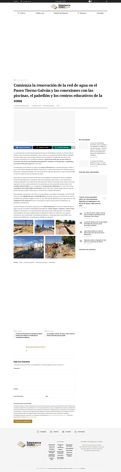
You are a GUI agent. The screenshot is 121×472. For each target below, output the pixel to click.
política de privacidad (31, 417)
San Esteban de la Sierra (60, 458)
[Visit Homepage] (60, 7)
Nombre (16, 389)
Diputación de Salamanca (61, 13)
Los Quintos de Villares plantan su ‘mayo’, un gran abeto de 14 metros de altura (98, 162)
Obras (20, 262)
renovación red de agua (41, 262)
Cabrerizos (52, 447)
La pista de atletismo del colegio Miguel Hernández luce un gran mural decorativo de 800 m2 (95, 223)
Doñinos (60, 449)
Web (47, 396)
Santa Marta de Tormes (22, 80)
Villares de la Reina (69, 455)
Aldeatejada (51, 444)
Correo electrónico (19, 396)
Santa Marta (52, 262)
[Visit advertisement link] (60, 49)
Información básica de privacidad (23, 403)
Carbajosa (51, 449)
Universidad (100, 13)
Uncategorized (69, 448)
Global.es (83, 468)
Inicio (15, 80)
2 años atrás (94, 157)
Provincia (22, 13)
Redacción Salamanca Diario (22, 105)
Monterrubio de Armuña (60, 452)
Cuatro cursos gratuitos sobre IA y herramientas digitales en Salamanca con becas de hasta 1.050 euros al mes (89, 201)
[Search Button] (106, 1)
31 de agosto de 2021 (36, 105)
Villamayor (69, 452)
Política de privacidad (58, 468)
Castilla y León (40, 13)
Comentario (17, 368)
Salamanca (83, 13)
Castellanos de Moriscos (51, 455)
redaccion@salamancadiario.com (57, 415)
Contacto (16, 1)
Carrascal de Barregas (51, 452)
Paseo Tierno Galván (29, 262)
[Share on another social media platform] (73, 147)
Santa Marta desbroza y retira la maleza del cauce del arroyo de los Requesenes (94, 232)
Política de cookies (68, 468)
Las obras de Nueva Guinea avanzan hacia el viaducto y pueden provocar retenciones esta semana (94, 214)
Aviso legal (50, 468)
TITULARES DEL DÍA (26, 1)
